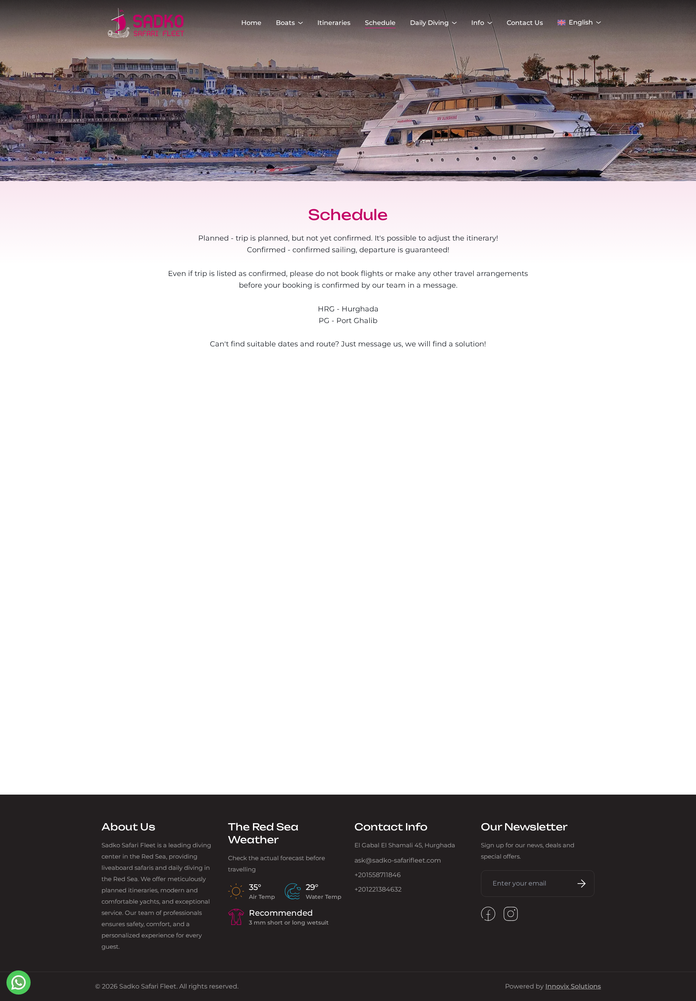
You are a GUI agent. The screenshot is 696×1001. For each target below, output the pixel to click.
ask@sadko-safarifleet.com (397, 860)
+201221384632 (378, 889)
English (581, 22)
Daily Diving (429, 23)
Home (251, 23)
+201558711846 (377, 875)
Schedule (380, 23)
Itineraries (333, 23)
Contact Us (525, 23)
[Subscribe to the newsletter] (580, 883)
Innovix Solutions (573, 986)
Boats (285, 23)
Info (477, 23)
